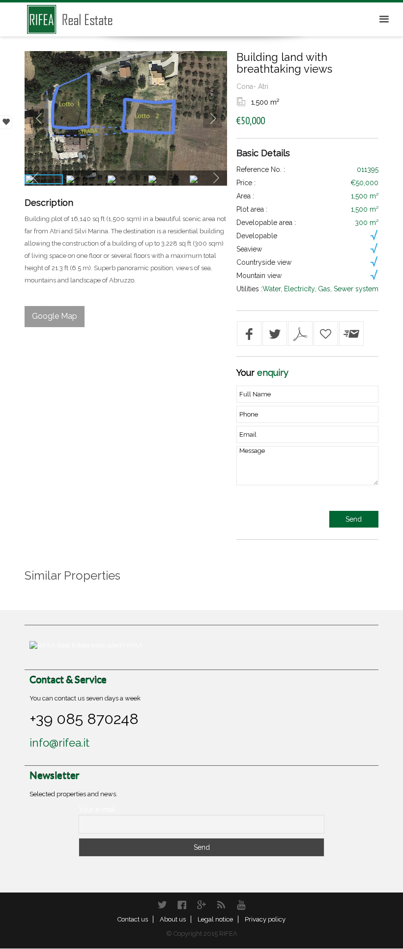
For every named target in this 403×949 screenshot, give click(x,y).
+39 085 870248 (84, 718)
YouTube (240, 904)
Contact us (132, 919)
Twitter (162, 904)
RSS (221, 904)
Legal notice (215, 919)
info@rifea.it (59, 742)
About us (173, 919)
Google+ (201, 904)
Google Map (54, 316)
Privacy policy (265, 919)
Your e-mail (97, 809)
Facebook (181, 904)
